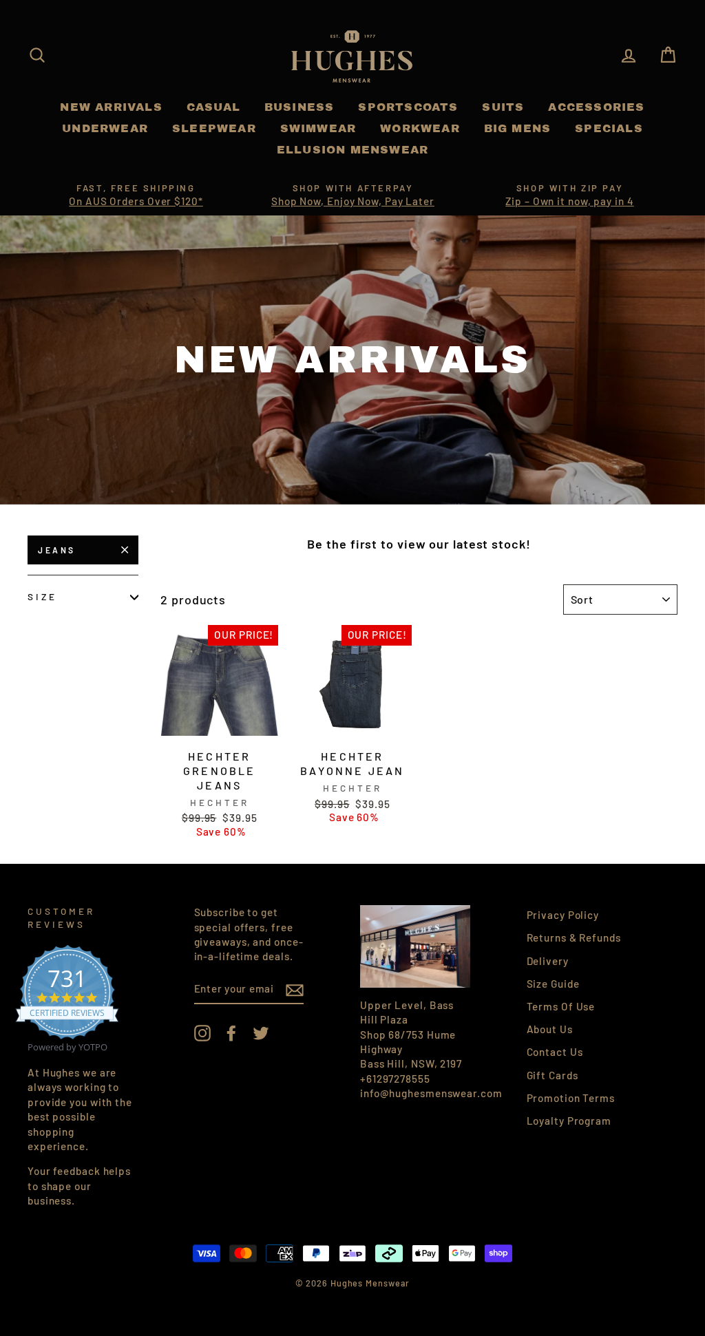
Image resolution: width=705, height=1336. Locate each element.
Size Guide (553, 983)
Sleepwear (214, 128)
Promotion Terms (571, 1098)
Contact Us (555, 1052)
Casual (213, 107)
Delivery (548, 961)
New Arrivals (111, 107)
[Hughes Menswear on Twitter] (261, 1033)
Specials (609, 128)
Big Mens (517, 128)
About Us (550, 1029)
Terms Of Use (561, 1006)
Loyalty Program (569, 1120)
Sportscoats (408, 107)
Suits (503, 107)
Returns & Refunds (574, 937)
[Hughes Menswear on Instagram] (202, 1033)
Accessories (596, 107)
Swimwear (318, 128)
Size (42, 596)
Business (299, 107)
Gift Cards (552, 1075)
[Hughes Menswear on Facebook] (231, 1033)
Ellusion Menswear (352, 150)
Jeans (57, 550)
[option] (136, 195)
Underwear (105, 128)
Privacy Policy (563, 915)
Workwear (420, 128)
